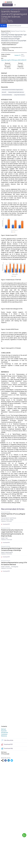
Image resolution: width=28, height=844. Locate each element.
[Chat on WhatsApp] (24, 835)
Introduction (4, 732)
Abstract (3, 729)
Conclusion (4, 734)
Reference (4, 736)
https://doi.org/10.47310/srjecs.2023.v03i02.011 (13, 60)
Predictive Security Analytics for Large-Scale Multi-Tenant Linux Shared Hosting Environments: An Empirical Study (12, 533)
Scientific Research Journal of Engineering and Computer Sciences (14, 14)
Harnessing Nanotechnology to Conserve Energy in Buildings (11, 549)
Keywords (4, 731)
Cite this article (8, 740)
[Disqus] (14, 593)
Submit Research (7, 4)
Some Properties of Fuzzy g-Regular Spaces (13, 515)
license (17, 55)
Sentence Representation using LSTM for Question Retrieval (14, 563)
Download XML (8, 748)
